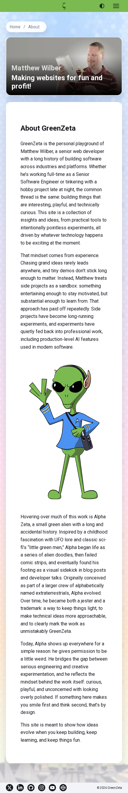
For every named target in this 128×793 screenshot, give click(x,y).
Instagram (41, 787)
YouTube (52, 787)
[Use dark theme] (102, 6)
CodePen (63, 787)
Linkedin (20, 787)
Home (15, 26)
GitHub (31, 787)
